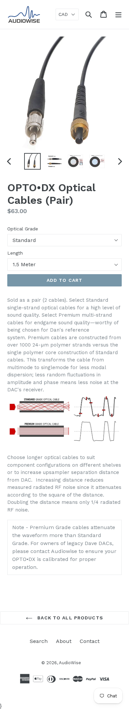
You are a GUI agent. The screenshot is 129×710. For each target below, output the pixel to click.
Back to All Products (69, 617)
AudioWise (70, 662)
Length (15, 253)
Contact (90, 641)
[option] (32, 161)
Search (39, 641)
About (63, 641)
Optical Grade (22, 228)
